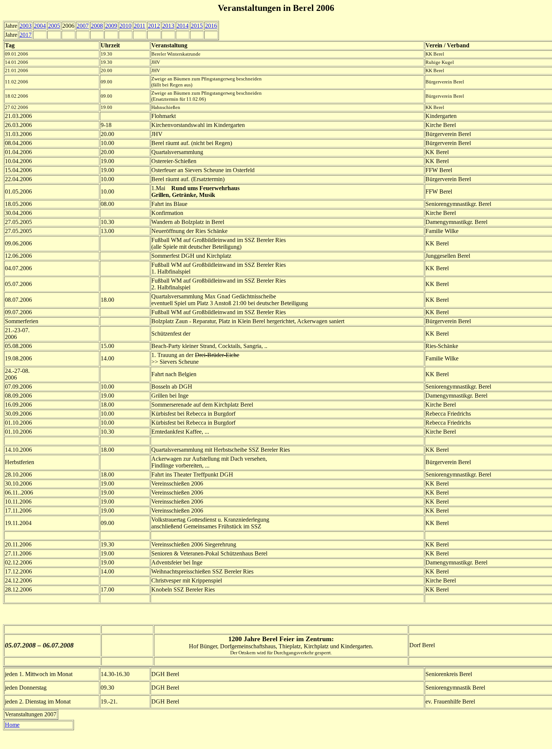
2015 (197, 26)
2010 (125, 26)
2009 (111, 26)
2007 (83, 26)
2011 (139, 26)
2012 (154, 26)
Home (12, 725)
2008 (97, 26)
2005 (54, 26)
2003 (26, 26)
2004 (40, 26)
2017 (26, 35)
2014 (182, 26)
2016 (211, 26)
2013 (168, 26)
